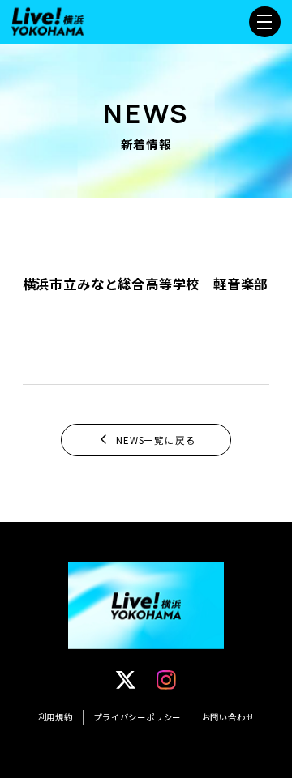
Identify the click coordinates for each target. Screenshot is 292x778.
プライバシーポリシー (137, 717)
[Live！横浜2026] (47, 19)
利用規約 (55, 717)
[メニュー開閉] (264, 21)
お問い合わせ (228, 717)
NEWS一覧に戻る (155, 440)
